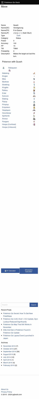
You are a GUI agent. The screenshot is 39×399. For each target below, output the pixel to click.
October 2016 (8, 349)
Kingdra (5, 87)
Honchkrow (6, 113)
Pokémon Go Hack (12, 2)
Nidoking (5, 73)
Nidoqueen (12, 67)
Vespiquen (6, 110)
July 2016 (7, 357)
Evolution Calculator (29, 271)
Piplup (4, 101)
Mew (4, 79)
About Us (4, 389)
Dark (18, 35)
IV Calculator (11, 270)
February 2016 (9, 365)
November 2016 (9, 346)
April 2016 (7, 360)
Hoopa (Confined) (9, 124)
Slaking (5, 98)
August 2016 (8, 354)
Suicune (5, 96)
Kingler (5, 76)
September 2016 (9, 351)
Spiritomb (6, 116)
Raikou (5, 90)
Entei (4, 93)
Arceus (5, 118)
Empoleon (6, 107)
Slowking (5, 84)
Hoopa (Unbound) (9, 127)
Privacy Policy (6, 392)
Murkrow (5, 81)
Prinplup (5, 104)
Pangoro (5, 121)
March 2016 (7, 362)
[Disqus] (19, 184)
